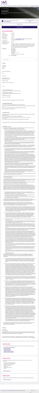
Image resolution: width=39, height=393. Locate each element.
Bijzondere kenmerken (5, 42)
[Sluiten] (36, 21)
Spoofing (16, 390)
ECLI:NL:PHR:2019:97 (17, 39)
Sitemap (4, 390)
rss (35, 390)
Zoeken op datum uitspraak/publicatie (9, 347)
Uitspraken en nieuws (6, 8)
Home (2, 8)
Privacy (7, 390)
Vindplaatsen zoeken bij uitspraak (9, 351)
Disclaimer (24, 390)
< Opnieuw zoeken (19, 24)
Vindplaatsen (4, 48)
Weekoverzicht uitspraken (7, 379)
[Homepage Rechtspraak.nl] (4, 2)
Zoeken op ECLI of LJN (7, 349)
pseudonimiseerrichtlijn (7, 21)
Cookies (9, 390)
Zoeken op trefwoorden (7, 348)
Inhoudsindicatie (5, 43)
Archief (21, 390)
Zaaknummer (4, 37)
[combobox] (19, 59)
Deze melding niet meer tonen (30, 21)
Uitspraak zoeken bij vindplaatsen (9, 352)
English (2, 390)
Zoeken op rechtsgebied (7, 350)
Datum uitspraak (4, 34)
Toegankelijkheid (12, 390)
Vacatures (19, 390)
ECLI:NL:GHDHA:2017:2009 (20, 38)
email (37, 390)
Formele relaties (4, 38)
